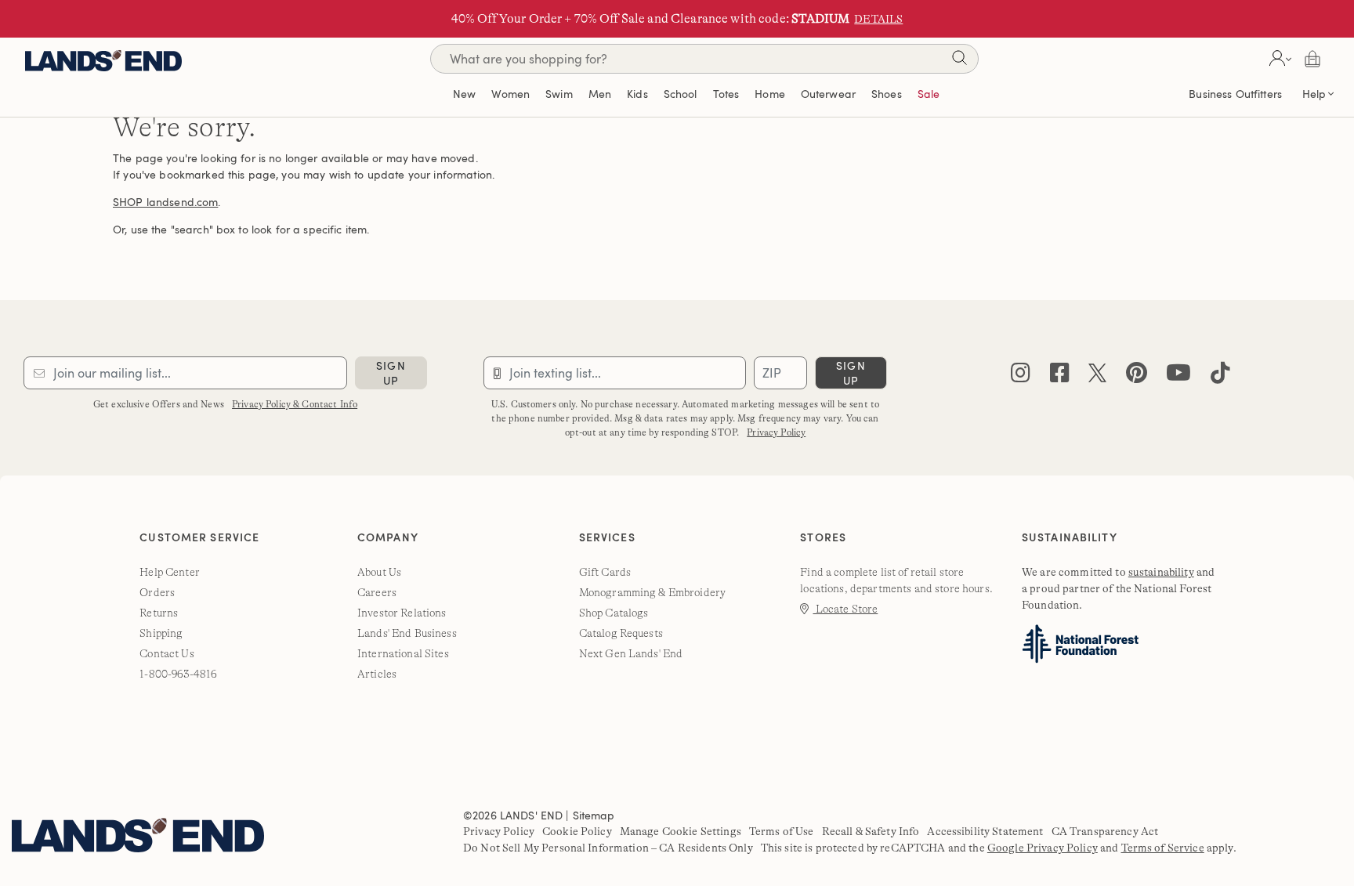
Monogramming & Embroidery (652, 592)
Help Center (169, 572)
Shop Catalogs (614, 612)
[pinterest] (1136, 376)
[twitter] (1097, 376)
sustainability (1161, 572)
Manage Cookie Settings (680, 831)
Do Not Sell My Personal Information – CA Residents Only (608, 847)
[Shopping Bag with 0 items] (1312, 58)
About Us (379, 572)
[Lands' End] (103, 58)
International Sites (403, 653)
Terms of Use (781, 831)
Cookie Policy (577, 831)
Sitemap (594, 815)
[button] (1278, 58)
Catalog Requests (621, 633)
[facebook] (1060, 376)
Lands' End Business (407, 633)
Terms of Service (1162, 847)
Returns (158, 612)
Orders (157, 592)
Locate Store (845, 608)
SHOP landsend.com (165, 201)
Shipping (161, 633)
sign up (390, 373)
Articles (376, 673)
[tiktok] (1220, 376)
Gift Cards (605, 572)
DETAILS (878, 18)
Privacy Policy (776, 432)
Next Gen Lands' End (631, 653)
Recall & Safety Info (871, 831)
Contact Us (166, 653)
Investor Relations (402, 612)
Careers (376, 592)
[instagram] (1020, 376)
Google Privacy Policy (1042, 847)
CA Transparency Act (1105, 831)
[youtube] (1178, 376)
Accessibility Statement (985, 831)
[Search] (959, 60)
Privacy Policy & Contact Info (294, 404)
